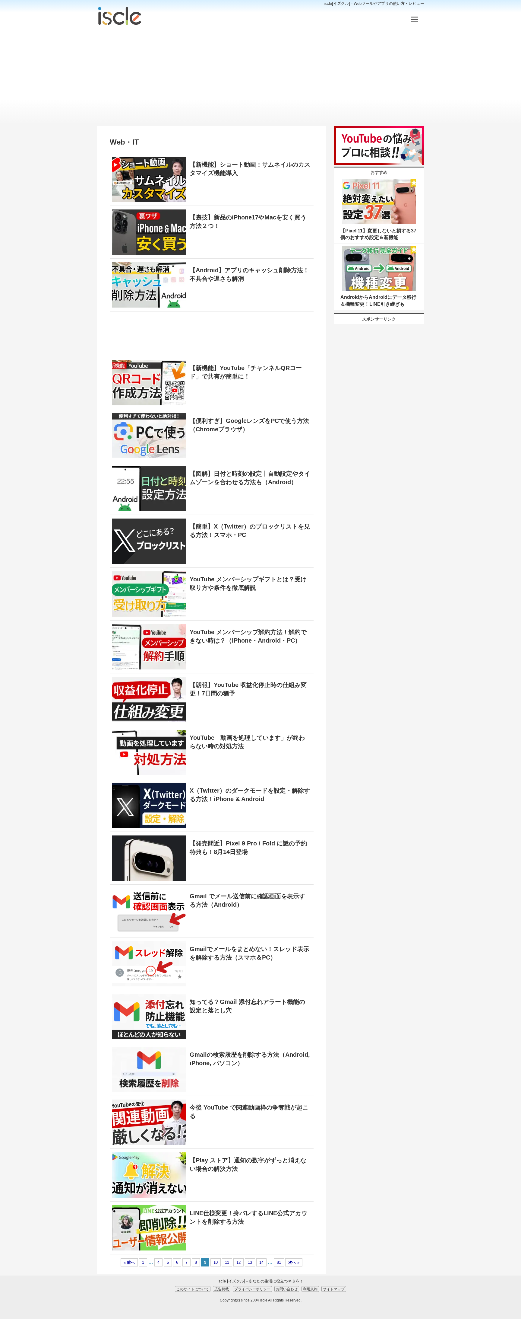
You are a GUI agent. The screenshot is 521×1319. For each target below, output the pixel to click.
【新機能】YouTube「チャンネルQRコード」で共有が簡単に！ (246, 372)
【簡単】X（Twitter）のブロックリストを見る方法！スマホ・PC (250, 530)
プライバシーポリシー (252, 1289)
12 (238, 1262)
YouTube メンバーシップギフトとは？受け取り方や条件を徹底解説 (248, 583)
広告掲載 (221, 1289)
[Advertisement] (260, 76)
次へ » (293, 1262)
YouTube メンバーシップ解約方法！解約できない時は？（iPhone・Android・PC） (248, 636)
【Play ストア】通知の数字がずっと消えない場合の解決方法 (248, 1164)
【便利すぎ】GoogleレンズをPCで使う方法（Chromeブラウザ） (249, 425)
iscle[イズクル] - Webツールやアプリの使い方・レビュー (374, 3)
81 (279, 1262)
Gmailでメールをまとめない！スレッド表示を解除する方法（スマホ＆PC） (249, 953)
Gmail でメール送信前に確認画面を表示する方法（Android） (247, 900)
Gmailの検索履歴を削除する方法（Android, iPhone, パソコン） (250, 1058)
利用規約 (310, 1289)
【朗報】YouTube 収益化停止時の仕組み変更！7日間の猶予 (248, 689)
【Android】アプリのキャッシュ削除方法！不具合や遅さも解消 (249, 274)
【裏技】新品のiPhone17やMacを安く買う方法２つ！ (248, 221)
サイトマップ (334, 1289)
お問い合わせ (287, 1289)
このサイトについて (192, 1289)
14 (261, 1262)
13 (250, 1262)
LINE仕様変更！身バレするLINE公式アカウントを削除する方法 (248, 1217)
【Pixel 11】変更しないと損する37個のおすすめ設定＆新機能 (378, 234)
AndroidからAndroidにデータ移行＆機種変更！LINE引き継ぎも (378, 300)
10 (215, 1262)
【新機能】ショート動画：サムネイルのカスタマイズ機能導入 (250, 168)
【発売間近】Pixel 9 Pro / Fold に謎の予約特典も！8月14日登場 (248, 847)
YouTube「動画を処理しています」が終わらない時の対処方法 (247, 741)
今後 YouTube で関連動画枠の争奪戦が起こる (249, 1111)
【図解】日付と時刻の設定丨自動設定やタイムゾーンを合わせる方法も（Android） (250, 477)
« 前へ (129, 1262)
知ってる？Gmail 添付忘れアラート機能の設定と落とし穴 (247, 1006)
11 (227, 1262)
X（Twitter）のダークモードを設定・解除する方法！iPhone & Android (250, 794)
